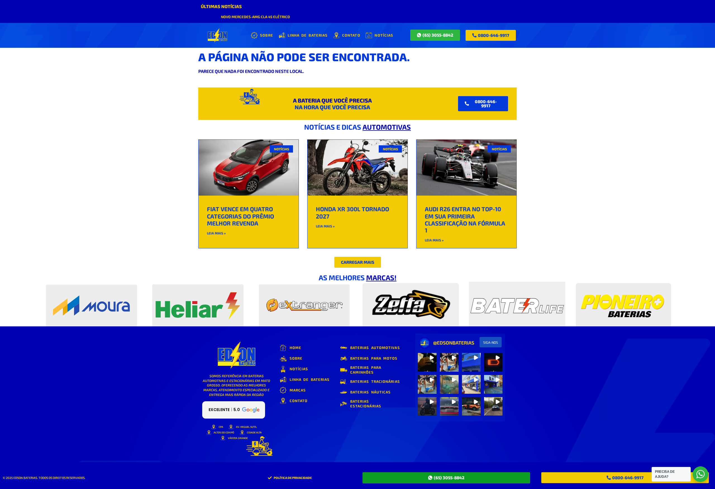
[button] (357, 262)
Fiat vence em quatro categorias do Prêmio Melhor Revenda (240, 215)
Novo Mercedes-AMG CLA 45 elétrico (255, 17)
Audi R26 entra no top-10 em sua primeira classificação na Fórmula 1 (465, 219)
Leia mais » (216, 233)
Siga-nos (490, 342)
